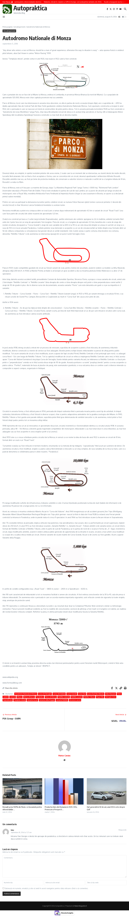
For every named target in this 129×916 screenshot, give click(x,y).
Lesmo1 (5, 697)
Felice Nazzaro (111, 694)
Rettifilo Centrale (63, 697)
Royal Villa (100, 697)
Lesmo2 (12, 697)
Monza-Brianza (29, 697)
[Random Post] (119, 17)
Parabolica (39, 697)
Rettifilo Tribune (89, 697)
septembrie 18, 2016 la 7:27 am (21, 832)
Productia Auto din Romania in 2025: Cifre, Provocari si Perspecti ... (61, 808)
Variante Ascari (32, 700)
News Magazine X (80, 906)
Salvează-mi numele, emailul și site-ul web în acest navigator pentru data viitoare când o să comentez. (46, 888)
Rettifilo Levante (76, 697)
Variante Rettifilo (62, 700)
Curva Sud (82, 694)
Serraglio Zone (111, 697)
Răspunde (122, 830)
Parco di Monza (50, 697)
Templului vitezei (19, 700)
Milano (19, 697)
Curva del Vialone (59, 694)
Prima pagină (7, 27)
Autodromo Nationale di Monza (26, 694)
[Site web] (64, 760)
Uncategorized (19, 27)
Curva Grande (72, 694)
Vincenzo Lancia (74, 700)
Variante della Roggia (46, 700)
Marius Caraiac (64, 755)
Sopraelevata (7, 700)
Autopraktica (30, 8)
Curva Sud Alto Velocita (96, 694)
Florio (119, 694)
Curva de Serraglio (45, 694)
